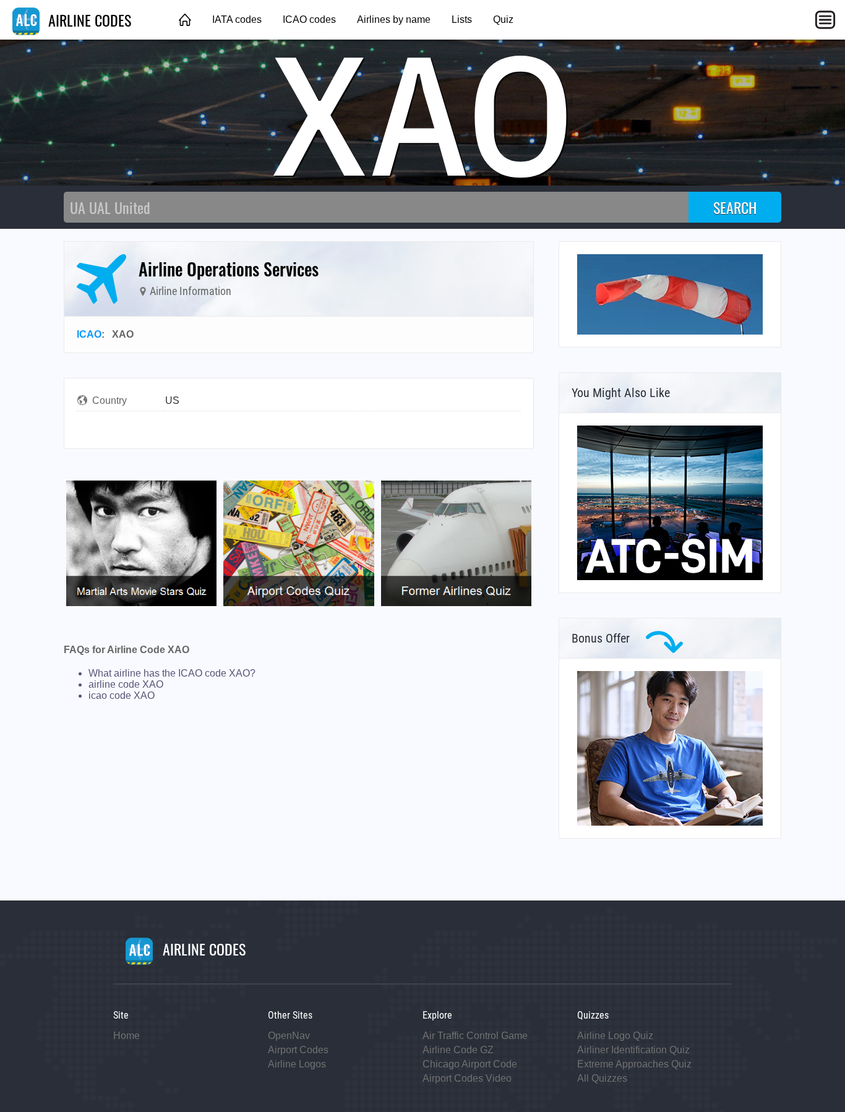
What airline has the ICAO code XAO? (171, 673)
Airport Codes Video (467, 1078)
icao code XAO (121, 695)
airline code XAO (125, 684)
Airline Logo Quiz (615, 1035)
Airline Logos (297, 1064)
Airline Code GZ (458, 1050)
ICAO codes (309, 19)
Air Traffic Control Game (475, 1035)
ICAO (89, 334)
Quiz (503, 19)
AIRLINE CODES (88, 20)
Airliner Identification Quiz (633, 1050)
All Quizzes (602, 1078)
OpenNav (289, 1035)
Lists (462, 19)
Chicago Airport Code (469, 1064)
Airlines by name (394, 19)
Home (126, 1035)
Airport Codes (298, 1050)
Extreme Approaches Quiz (634, 1064)
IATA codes (237, 19)
